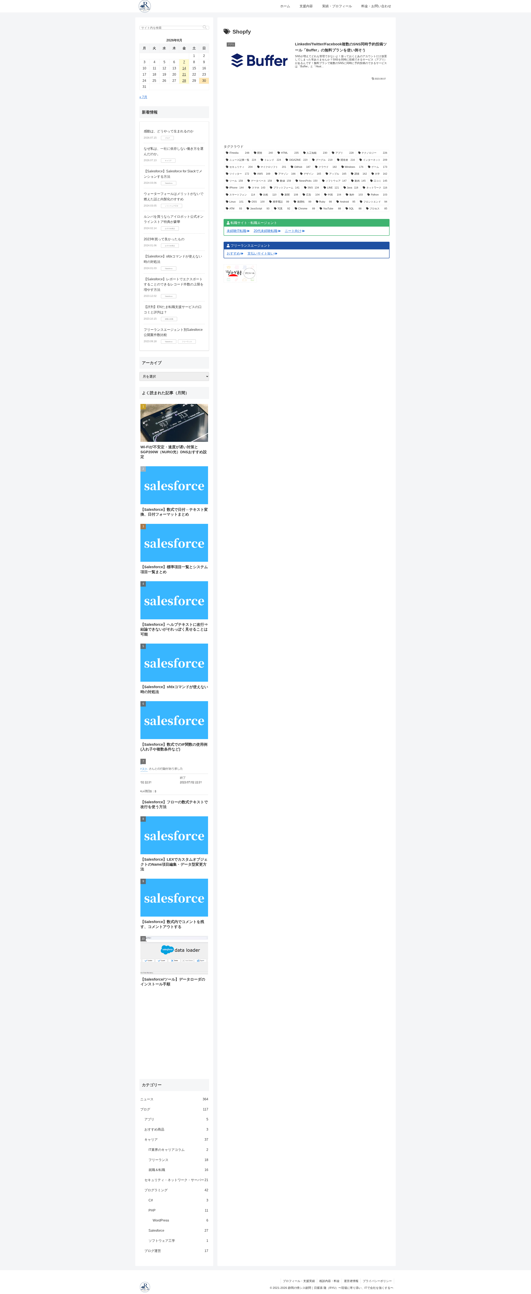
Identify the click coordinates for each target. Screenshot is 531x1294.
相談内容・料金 (329, 1281)
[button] (204, 27)
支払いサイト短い (260, 253)
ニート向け (293, 230)
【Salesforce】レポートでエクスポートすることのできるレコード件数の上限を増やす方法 (173, 284)
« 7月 (143, 97)
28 (184, 80)
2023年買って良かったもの (164, 239)
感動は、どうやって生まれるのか (169, 131)
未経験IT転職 (236, 230)
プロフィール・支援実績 (299, 1281)
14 (184, 68)
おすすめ (233, 253)
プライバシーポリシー (377, 1281)
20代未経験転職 (265, 230)
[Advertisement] (307, 115)
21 (184, 74)
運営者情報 (351, 1281)
